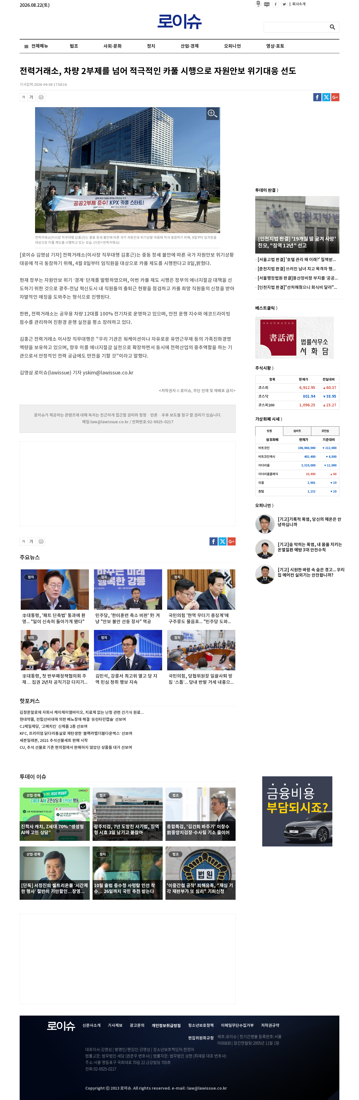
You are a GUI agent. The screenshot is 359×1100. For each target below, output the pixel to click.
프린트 (41, 97)
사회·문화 (112, 46)
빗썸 (269, 431)
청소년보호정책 (201, 1025)
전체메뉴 (39, 46)
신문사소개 (91, 1025)
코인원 (325, 431)
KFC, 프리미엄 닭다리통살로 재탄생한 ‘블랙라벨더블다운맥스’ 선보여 (76, 733)
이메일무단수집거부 (237, 1025)
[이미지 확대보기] (212, 113)
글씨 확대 (31, 97)
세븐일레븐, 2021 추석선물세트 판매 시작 (54, 740)
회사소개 (297, 4)
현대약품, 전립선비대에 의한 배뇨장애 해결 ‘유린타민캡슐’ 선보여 (73, 719)
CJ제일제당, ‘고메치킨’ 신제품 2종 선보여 (54, 726)
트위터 (326, 97)
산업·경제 (190, 46)
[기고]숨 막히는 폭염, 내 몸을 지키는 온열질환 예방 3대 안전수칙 (310, 547)
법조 (74, 46)
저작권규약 (270, 1025)
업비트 (297, 431)
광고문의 (137, 1025)
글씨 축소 (24, 97)
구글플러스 (335, 97)
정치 (151, 46)
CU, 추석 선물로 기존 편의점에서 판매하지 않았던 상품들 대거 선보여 (76, 747)
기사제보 (115, 1025)
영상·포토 (275, 46)
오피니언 (232, 46)
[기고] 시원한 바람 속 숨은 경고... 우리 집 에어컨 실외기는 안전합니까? (311, 572)
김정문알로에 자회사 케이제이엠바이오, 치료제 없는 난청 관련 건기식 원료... (82, 712)
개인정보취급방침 (166, 1025)
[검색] (334, 27)
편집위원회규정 (201, 1038)
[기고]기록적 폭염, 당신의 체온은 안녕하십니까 (309, 522)
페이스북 (317, 97)
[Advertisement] (76, 483)
